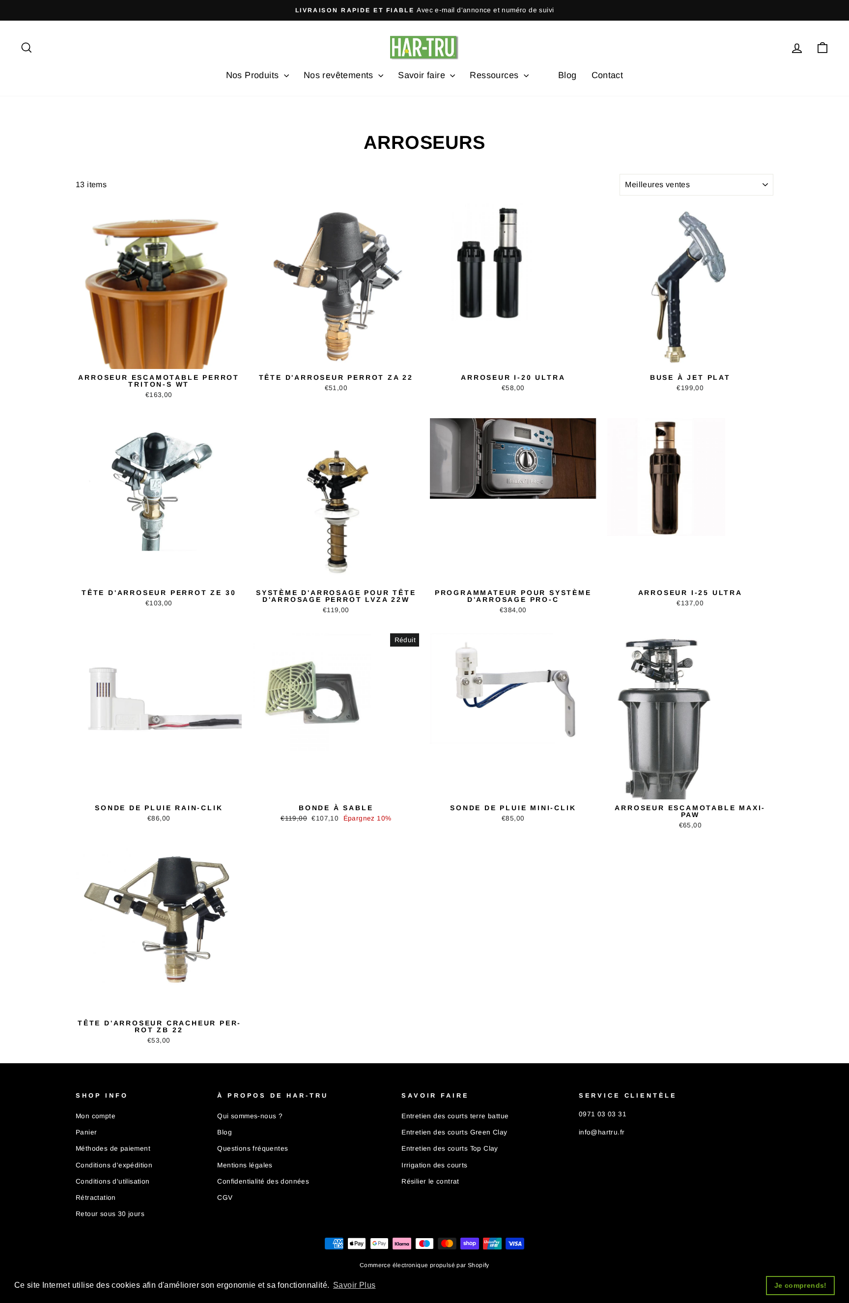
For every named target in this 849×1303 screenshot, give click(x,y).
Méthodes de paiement (113, 1148)
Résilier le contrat (430, 1181)
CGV (224, 1197)
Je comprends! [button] (800, 1285)
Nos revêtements (340, 75)
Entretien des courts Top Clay (449, 1148)
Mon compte (95, 1116)
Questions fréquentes (252, 1148)
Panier (86, 1132)
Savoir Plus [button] (354, 1285)
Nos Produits (254, 75)
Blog (567, 75)
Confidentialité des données (263, 1181)
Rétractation (96, 1197)
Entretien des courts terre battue (455, 1116)
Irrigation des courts (434, 1165)
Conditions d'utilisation (113, 1181)
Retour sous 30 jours (110, 1214)
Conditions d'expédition (114, 1165)
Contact (607, 75)
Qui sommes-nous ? (250, 1116)
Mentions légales (244, 1165)
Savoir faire (423, 75)
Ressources (495, 75)
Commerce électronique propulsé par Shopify (424, 1265)
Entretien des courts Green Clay (454, 1132)
